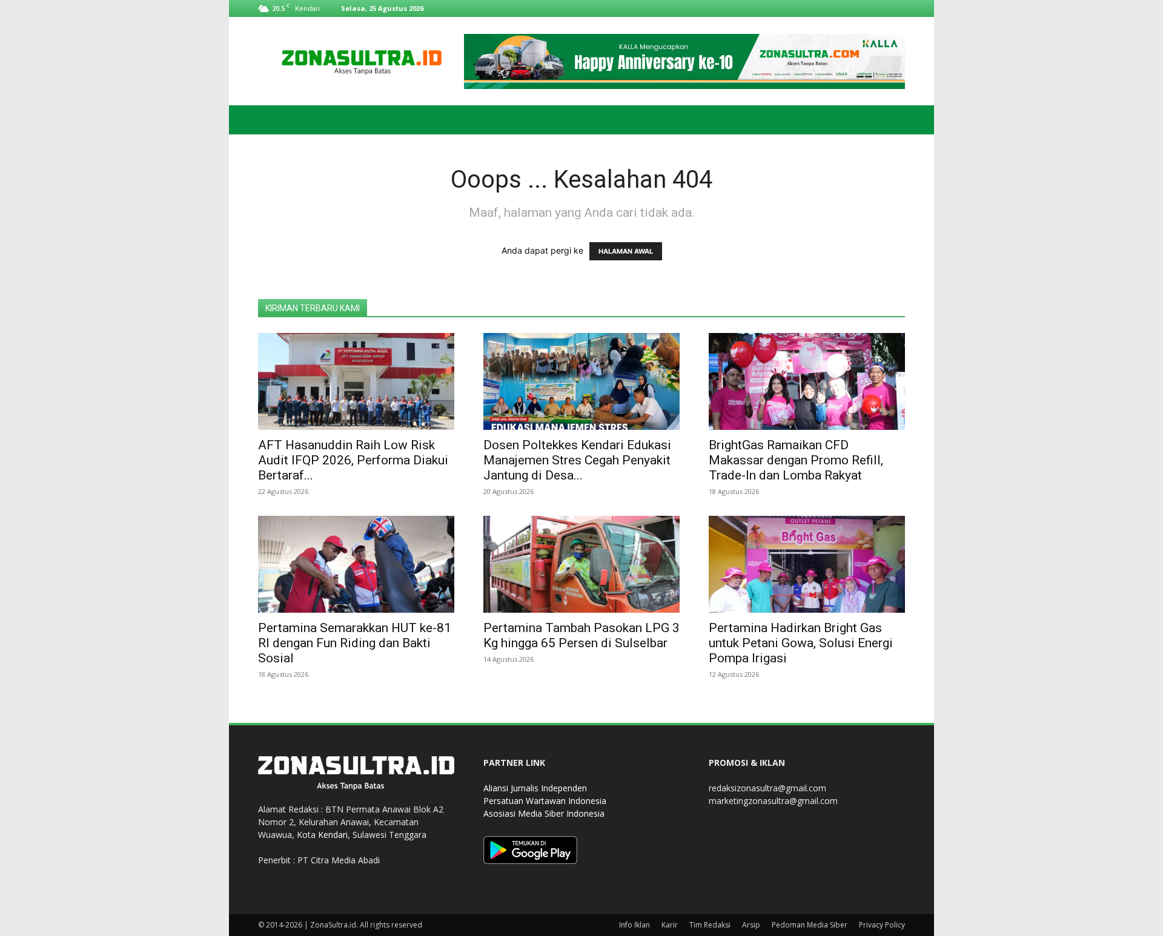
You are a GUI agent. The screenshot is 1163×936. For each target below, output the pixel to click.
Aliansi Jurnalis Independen (535, 788)
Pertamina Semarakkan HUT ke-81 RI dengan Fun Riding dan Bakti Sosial (354, 643)
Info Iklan (634, 925)
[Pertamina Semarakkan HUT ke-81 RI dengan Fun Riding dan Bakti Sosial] (356, 564)
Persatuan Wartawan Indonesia (544, 800)
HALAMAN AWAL (625, 251)
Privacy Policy (882, 925)
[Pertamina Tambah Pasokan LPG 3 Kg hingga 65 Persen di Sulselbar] (581, 564)
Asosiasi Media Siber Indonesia (544, 813)
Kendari (333, 834)
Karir (669, 925)
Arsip (751, 925)
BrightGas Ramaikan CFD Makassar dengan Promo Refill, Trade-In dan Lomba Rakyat (796, 460)
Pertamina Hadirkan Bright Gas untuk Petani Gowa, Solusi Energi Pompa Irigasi (801, 643)
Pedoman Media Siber (809, 925)
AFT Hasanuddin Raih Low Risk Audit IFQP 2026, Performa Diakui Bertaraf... (353, 460)
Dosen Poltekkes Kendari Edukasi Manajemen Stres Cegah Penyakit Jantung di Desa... (577, 460)
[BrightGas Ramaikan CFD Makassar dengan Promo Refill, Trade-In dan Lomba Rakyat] (807, 381)
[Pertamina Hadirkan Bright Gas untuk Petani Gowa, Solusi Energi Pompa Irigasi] (807, 564)
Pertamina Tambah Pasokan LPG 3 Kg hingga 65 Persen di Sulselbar (581, 635)
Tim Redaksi (710, 925)
